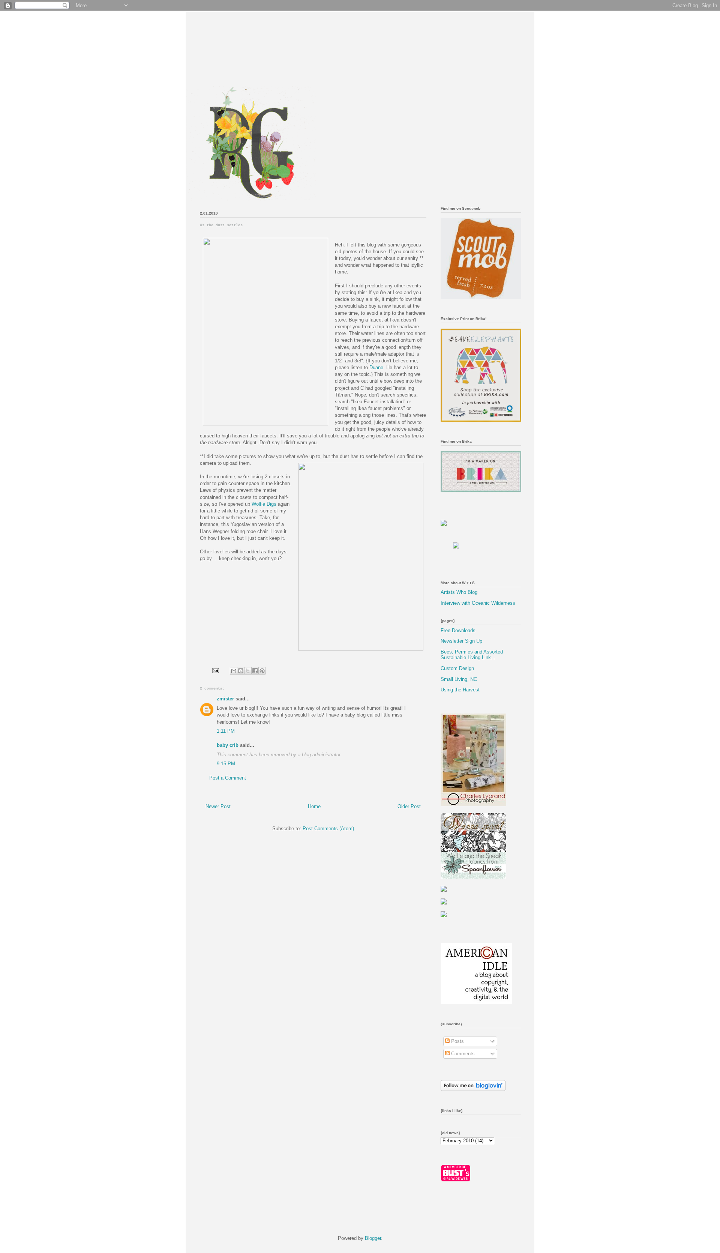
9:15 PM (226, 763)
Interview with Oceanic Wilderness (478, 603)
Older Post (409, 806)
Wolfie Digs (264, 504)
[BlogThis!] (240, 671)
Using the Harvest (460, 690)
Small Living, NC (459, 679)
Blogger (373, 1238)
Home (314, 806)
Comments (462, 1053)
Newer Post (218, 806)
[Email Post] (215, 670)
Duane (376, 367)
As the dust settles (221, 225)
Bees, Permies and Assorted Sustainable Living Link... (472, 655)
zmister (225, 699)
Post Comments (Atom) (328, 828)
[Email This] (233, 671)
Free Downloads (458, 630)
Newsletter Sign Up (461, 641)
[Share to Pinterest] (262, 671)
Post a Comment (227, 778)
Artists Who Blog (459, 592)
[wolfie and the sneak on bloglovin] (473, 1089)
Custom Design (457, 668)
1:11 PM (226, 731)
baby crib (227, 745)
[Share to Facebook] (255, 671)
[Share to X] (248, 671)
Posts (457, 1041)
